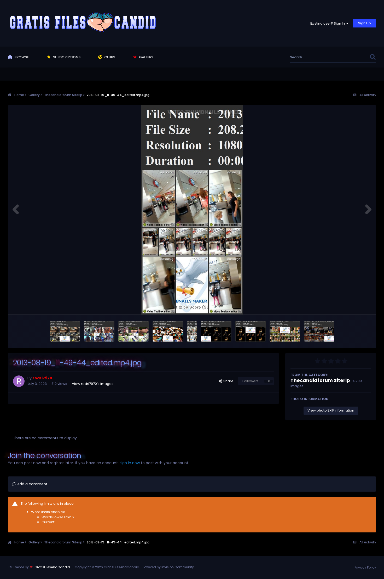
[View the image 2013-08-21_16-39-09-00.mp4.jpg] (168, 331)
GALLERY (145, 57)
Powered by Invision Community (168, 567)
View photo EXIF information (330, 410)
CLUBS (109, 57)
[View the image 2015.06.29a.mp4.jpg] (65, 331)
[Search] (372, 57)
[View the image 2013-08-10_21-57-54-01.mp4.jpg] (216, 331)
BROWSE (21, 57)
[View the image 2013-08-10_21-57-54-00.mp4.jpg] (250, 331)
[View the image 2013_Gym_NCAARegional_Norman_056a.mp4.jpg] (319, 331)
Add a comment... (33, 484)
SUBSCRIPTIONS (66, 57)
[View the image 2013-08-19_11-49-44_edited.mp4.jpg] (192, 331)
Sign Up (364, 23)
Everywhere (353, 57)
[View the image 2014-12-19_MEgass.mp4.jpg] (99, 331)
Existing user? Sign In (328, 23)
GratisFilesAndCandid (52, 567)
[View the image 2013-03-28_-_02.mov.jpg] (285, 331)
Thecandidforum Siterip (320, 380)
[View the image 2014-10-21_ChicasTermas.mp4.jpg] (133, 331)
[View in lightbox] (192, 209)
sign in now (130, 462)
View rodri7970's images (92, 383)
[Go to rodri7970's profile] (19, 381)
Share (228, 381)
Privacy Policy (365, 567)
